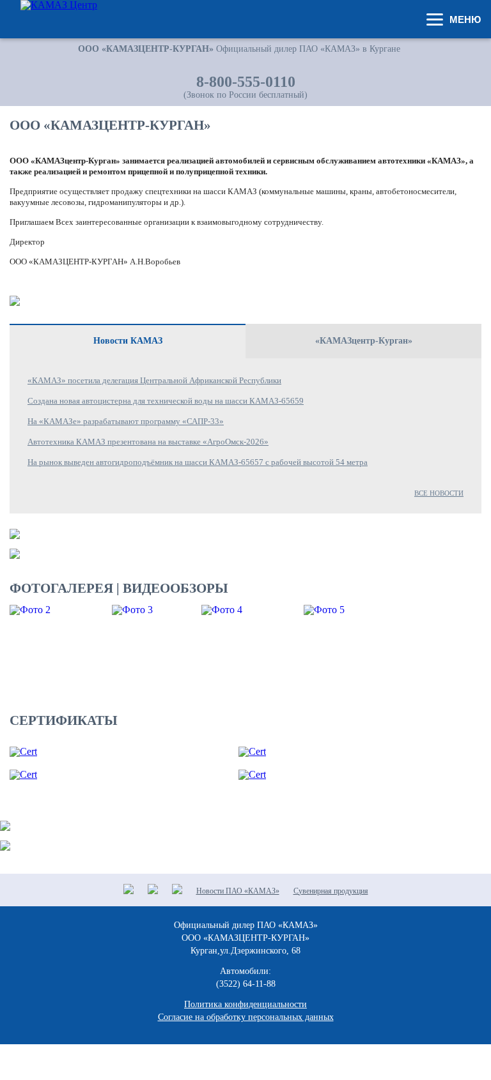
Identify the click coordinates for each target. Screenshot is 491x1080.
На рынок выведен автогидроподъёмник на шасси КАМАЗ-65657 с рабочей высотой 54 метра (197, 462)
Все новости (439, 493)
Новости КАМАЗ (127, 341)
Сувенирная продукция (330, 890)
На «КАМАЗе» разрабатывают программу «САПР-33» (125, 421)
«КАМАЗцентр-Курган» (363, 341)
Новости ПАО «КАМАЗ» (237, 890)
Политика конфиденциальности (245, 1004)
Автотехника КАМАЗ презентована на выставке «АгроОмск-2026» (148, 441)
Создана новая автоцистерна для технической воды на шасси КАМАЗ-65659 (165, 401)
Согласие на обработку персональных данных (246, 1017)
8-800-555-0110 (245, 81)
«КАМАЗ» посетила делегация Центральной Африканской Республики (154, 380)
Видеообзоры (175, 588)
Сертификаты (64, 720)
